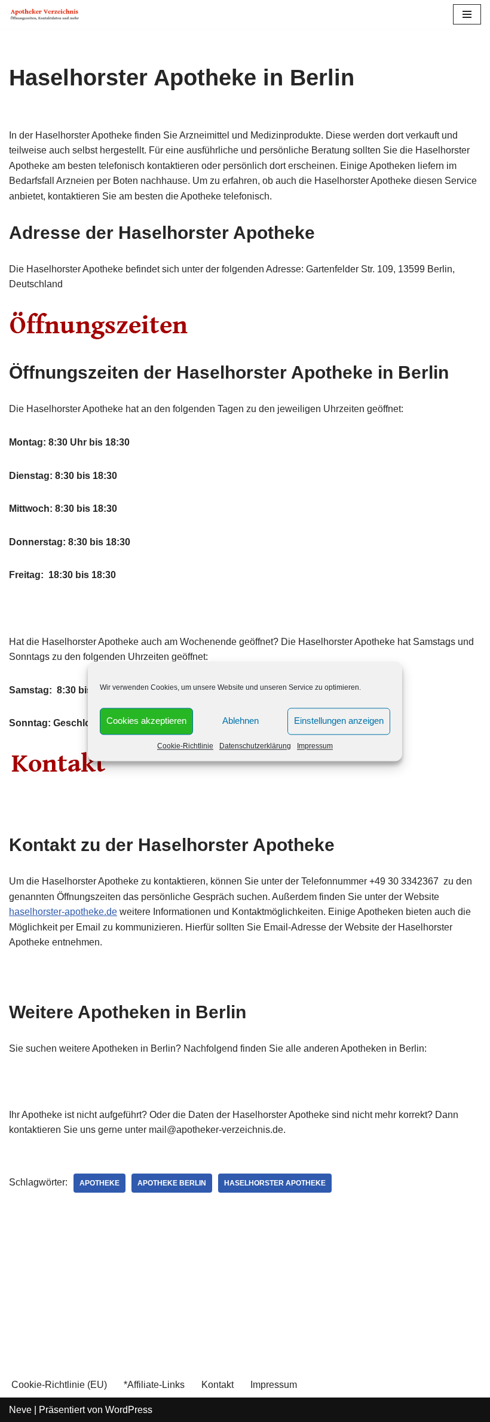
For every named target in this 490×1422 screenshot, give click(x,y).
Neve (20, 1410)
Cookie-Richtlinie (185, 746)
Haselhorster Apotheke (275, 1183)
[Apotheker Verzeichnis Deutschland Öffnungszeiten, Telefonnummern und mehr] (45, 14)
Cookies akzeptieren (146, 720)
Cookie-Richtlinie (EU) (59, 1385)
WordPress (128, 1410)
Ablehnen (240, 720)
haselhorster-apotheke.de (63, 912)
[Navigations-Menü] (467, 14)
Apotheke (99, 1183)
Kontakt (217, 1385)
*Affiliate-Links (154, 1385)
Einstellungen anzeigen (339, 720)
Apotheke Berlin (171, 1183)
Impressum (315, 746)
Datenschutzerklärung (255, 746)
